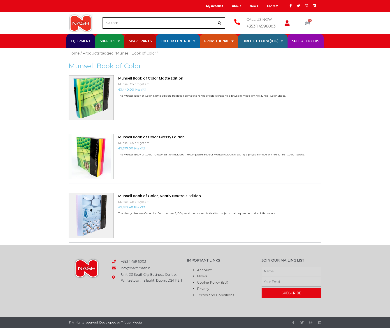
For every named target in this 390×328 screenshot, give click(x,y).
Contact (273, 5)
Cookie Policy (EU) (212, 282)
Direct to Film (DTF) (261, 41)
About (236, 5)
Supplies (107, 41)
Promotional (216, 41)
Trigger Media (131, 322)
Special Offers (305, 41)
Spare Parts (140, 41)
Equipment (81, 41)
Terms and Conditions (215, 295)
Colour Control (176, 41)
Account (204, 270)
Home (74, 53)
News (254, 5)
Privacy (203, 289)
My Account (214, 5)
